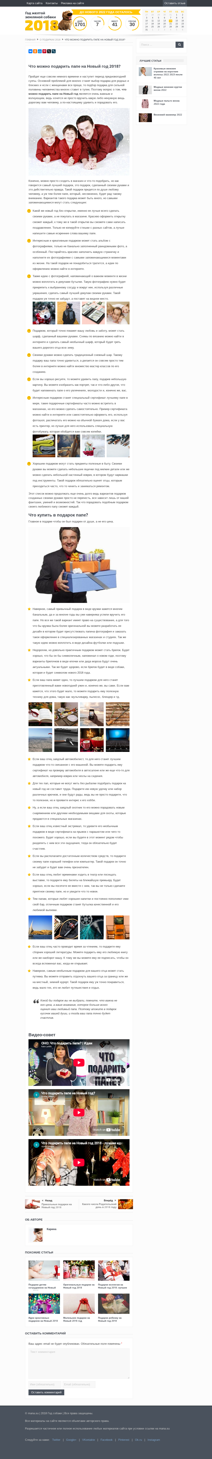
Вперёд (108, 1200)
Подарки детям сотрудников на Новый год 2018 (42, 1287)
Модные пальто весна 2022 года (167, 102)
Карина (51, 1229)
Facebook (107, 1439)
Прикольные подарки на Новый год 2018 (57, 1206)
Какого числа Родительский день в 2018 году (99, 1205)
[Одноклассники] (35, 51)
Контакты (52, 3)
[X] (49, 51)
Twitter (56, 1439)
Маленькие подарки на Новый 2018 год (76, 1319)
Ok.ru (138, 1439)
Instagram (154, 1439)
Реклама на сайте (72, 3)
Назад (48, 1200)
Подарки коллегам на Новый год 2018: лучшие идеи (112, 1287)
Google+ (71, 1439)
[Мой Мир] (40, 51)
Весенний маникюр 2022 (168, 114)
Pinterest (123, 1439)
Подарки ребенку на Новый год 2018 (110, 1319)
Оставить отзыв (174, 3)
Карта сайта (34, 3)
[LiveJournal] (54, 51)
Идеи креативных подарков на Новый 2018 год (43, 1320)
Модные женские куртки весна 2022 (168, 88)
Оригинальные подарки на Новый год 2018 (79, 1286)
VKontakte (88, 1439)
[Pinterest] (44, 51)
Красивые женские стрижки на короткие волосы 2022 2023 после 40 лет (168, 73)
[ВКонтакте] (30, 51)
